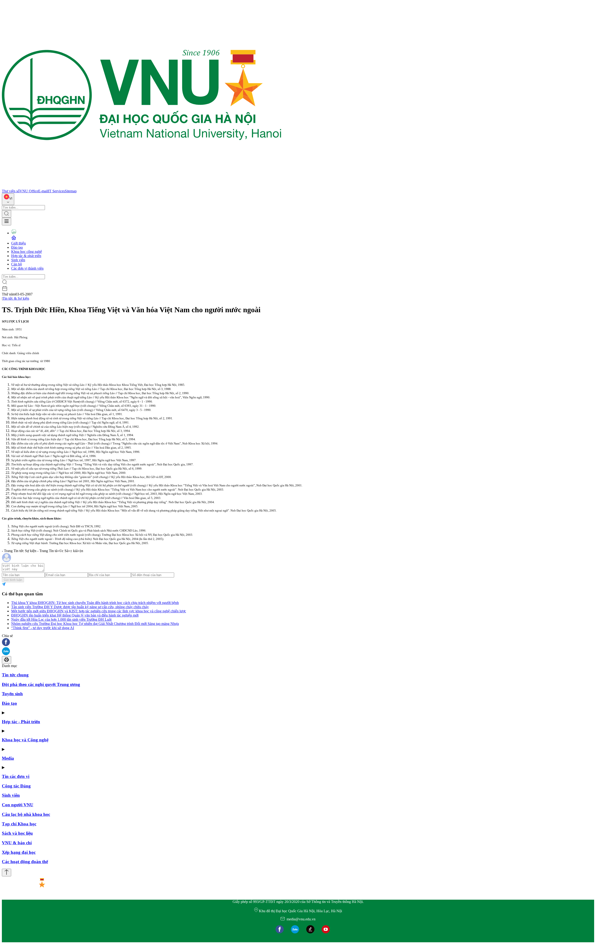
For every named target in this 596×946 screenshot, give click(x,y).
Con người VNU (17, 804)
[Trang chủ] (141, 187)
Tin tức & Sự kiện (16, 298)
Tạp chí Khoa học (19, 823)
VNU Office (29, 191)
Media (8, 758)
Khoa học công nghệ (26, 252)
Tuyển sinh (12, 693)
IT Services (56, 191)
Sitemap (71, 191)
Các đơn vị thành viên (27, 268)
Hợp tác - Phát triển (21, 721)
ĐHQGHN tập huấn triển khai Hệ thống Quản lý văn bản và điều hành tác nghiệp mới (75, 615)
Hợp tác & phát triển (26, 256)
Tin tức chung (15, 674)
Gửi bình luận (13, 580)
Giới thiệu (18, 243)
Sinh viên (18, 260)
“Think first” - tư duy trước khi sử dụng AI (42, 628)
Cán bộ (16, 264)
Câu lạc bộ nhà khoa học (26, 814)
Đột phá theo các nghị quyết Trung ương (41, 684)
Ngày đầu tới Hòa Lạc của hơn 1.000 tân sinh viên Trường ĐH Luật (61, 619)
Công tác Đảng (16, 785)
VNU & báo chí (17, 842)
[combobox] (8, 199)
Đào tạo (17, 247)
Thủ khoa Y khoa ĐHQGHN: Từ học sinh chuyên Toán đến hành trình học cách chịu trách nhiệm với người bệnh (95, 603)
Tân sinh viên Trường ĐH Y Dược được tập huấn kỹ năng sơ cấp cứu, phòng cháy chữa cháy (80, 607)
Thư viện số (11, 191)
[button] (298, 642)
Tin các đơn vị (15, 776)
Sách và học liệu (17, 833)
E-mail (43, 191)
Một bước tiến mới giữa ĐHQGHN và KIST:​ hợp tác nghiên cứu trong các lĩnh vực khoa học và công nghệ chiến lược (98, 611)
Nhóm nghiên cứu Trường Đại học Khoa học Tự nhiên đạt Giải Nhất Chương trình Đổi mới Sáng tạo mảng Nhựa (95, 624)
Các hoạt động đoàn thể (25, 861)
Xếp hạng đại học (19, 852)
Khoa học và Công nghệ (25, 739)
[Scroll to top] (6, 872)
